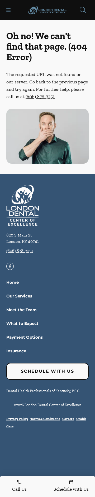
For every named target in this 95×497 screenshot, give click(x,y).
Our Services (19, 296)
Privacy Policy (17, 419)
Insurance (16, 350)
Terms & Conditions (45, 419)
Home (12, 282)
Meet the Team (21, 309)
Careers (68, 419)
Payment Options (24, 337)
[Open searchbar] (83, 10)
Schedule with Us (47, 371)
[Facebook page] (10, 266)
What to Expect (22, 323)
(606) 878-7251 (40, 97)
